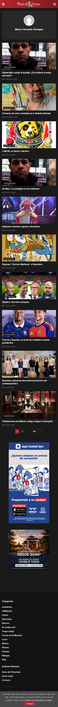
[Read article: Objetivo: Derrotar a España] (29, 285)
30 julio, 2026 (9, 155)
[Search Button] (54, 4)
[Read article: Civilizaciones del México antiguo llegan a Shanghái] (29, 404)
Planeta (5, 647)
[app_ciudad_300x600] (29, 482)
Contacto (6, 680)
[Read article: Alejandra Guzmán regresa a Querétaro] (29, 210)
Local (4, 639)
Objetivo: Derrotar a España (15, 302)
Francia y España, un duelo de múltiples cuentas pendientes (26, 341)
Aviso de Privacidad (11, 672)
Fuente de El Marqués (12, 635)
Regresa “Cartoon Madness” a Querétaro (22, 264)
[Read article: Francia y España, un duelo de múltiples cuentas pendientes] (29, 323)
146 (34, 431)
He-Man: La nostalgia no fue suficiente (21, 188)
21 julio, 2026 (9, 305)
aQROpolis (9, 108)
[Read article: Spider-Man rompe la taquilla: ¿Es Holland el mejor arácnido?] (29, 56)
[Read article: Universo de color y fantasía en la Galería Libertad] (29, 97)
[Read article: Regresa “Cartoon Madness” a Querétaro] (29, 247)
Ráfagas (6, 655)
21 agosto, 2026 (10, 79)
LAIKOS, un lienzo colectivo (15, 151)
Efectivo (6, 623)
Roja (4, 659)
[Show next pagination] (40, 431)
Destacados (10, 297)
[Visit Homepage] (29, 4)
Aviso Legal (7, 676)
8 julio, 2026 (8, 387)
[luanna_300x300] (29, 549)
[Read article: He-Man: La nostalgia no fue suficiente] (29, 172)
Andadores (9, 221)
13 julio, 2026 (9, 346)
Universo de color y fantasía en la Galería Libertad (26, 113)
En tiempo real (8, 627)
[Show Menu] (3, 4)
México (5, 643)
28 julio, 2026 (9, 230)
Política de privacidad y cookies (38, 700)
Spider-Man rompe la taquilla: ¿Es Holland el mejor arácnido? (26, 74)
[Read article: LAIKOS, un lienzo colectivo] (29, 134)
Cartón (5, 615)
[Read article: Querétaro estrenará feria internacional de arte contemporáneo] (29, 364)
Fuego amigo (8, 631)
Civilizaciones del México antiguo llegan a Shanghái (27, 421)
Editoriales (9, 67)
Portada (5, 651)
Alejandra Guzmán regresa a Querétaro (21, 226)
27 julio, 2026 (9, 268)
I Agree (29, 703)
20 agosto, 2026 (10, 117)
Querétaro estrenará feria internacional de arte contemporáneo (24, 382)
